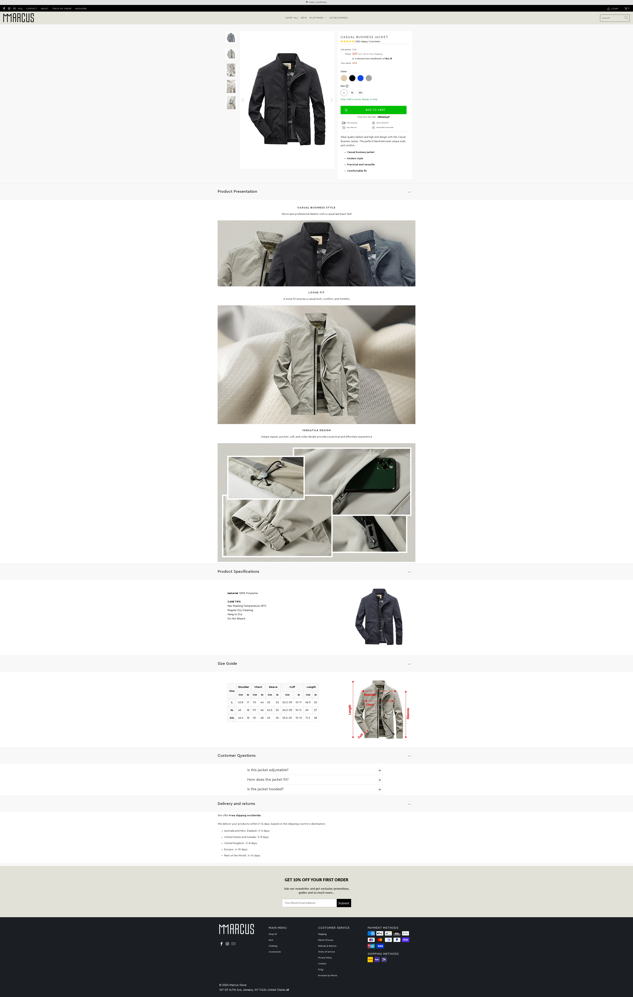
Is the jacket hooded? (265, 789)
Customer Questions (237, 756)
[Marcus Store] (18, 18)
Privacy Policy (325, 958)
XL (352, 93)
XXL (360, 93)
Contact (31, 9)
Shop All (292, 18)
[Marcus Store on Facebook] (3, 8)
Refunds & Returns (327, 946)
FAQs (320, 969)
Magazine (81, 9)
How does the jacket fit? (268, 779)
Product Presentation (237, 192)
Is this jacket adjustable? (267, 770)
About (44, 9)
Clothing (316, 18)
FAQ (20, 9)
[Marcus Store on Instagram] (9, 8)
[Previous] (243, 100)
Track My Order (61, 9)
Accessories (339, 18)
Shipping (322, 934)
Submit (343, 903)
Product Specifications (238, 572)
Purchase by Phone (327, 975)
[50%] (287, 100)
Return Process (325, 940)
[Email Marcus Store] (14, 8)
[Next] (331, 100)
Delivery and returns (236, 804)
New (304, 18)
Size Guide (227, 664)
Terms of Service (326, 952)
